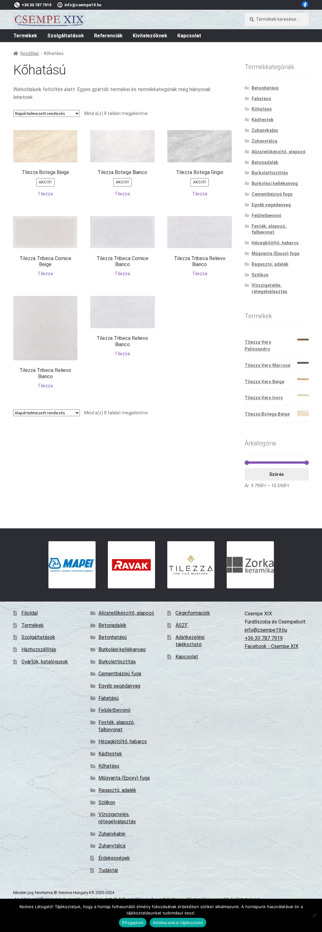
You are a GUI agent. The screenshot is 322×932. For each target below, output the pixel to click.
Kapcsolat (189, 36)
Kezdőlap (29, 53)
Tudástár (108, 870)
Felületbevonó (266, 215)
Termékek (25, 36)
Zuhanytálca (264, 141)
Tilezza (45, 193)
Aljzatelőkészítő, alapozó (279, 151)
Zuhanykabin (265, 130)
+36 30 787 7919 (264, 638)
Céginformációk (192, 613)
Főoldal (29, 613)
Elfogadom (132, 922)
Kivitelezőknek (150, 36)
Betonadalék (265, 162)
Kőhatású (262, 109)
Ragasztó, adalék (270, 264)
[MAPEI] (71, 564)
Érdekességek (114, 858)
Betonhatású (265, 87)
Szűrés (276, 474)
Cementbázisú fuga (272, 194)
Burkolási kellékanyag (275, 183)
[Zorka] (250, 564)
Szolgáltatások (65, 36)
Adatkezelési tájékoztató (178, 922)
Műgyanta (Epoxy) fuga (275, 253)
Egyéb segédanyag (271, 204)
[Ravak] (131, 564)
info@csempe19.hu (266, 630)
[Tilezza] (190, 564)
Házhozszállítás (38, 649)
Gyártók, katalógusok (44, 662)
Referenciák (108, 36)
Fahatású (261, 98)
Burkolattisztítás (270, 172)
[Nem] (314, 915)
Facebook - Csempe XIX (271, 646)
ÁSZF (181, 625)
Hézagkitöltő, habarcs (275, 242)
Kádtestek (263, 119)
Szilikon (260, 274)
